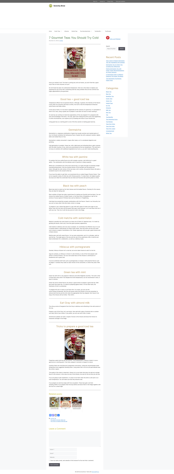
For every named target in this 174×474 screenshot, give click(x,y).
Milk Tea (108, 110)
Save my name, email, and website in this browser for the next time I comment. (72, 460)
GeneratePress (95, 471)
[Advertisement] (87, 19)
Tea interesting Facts (85, 31)
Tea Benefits (98, 31)
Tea (55, 418)
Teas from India (110, 126)
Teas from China (110, 124)
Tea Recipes (108, 31)
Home (50, 31)
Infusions (66, 31)
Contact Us (102, 1)
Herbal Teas (74, 31)
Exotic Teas (57, 31)
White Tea (109, 133)
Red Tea (108, 112)
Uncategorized (110, 131)
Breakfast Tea (110, 96)
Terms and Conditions (120, 1)
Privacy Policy (110, 1)
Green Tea (109, 101)
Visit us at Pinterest (115, 39)
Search (108, 46)
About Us (95, 1)
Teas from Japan (110, 128)
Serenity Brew (59, 6)
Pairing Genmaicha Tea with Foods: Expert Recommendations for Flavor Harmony (115, 70)
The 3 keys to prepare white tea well (59, 421)
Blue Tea (108, 94)
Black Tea (108, 91)
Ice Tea (52, 418)
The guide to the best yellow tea (58, 419)
